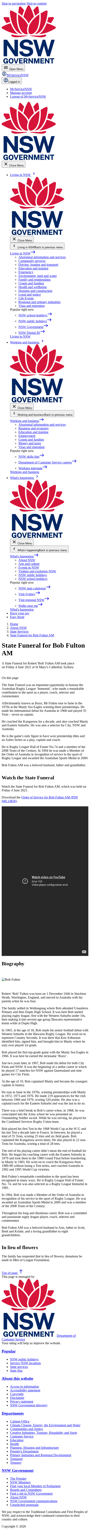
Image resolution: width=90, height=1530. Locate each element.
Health (14, 1444)
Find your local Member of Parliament (35, 1486)
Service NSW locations (25, 1363)
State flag (16, 1370)
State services (19, 1367)
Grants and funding (31, 283)
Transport (16, 1459)
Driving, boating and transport (38, 264)
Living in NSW (23, 253)
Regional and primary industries (39, 302)
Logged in (14, 81)
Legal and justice (29, 294)
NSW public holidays (32, 575)
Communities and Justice (26, 1429)
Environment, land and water (37, 276)
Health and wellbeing (32, 287)
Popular (9, 1351)
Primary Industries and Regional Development (40, 1455)
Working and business (27, 421)
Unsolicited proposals (24, 1505)
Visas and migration (31, 305)
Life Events (26, 298)
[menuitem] (21, 89)
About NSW (26, 560)
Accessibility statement (25, 1390)
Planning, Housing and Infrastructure (34, 1447)
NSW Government (17, 1470)
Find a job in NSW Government (31, 1493)
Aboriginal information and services (42, 257)
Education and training (33, 268)
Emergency (25, 272)
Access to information (24, 1386)
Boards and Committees (26, 1490)
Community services (31, 261)
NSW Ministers (20, 1482)
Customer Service (21, 1436)
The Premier (18, 1478)
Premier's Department (24, 1451)
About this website (17, 1378)
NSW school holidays (32, 579)
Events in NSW (28, 567)
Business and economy (33, 428)
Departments (13, 1413)
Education (16, 1440)
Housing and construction (35, 291)
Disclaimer (17, 1398)
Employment (26, 436)
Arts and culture (29, 564)
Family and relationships (34, 279)
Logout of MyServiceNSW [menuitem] (28, 96)
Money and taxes (29, 443)
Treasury (16, 1462)
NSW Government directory (29, 1405)
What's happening (24, 556)
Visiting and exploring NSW (37, 571)
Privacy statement (21, 1401)
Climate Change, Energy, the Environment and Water (45, 1425)
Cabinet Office (20, 1421)
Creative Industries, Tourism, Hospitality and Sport (43, 1432)
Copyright (16, 1394)
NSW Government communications (33, 1501)
